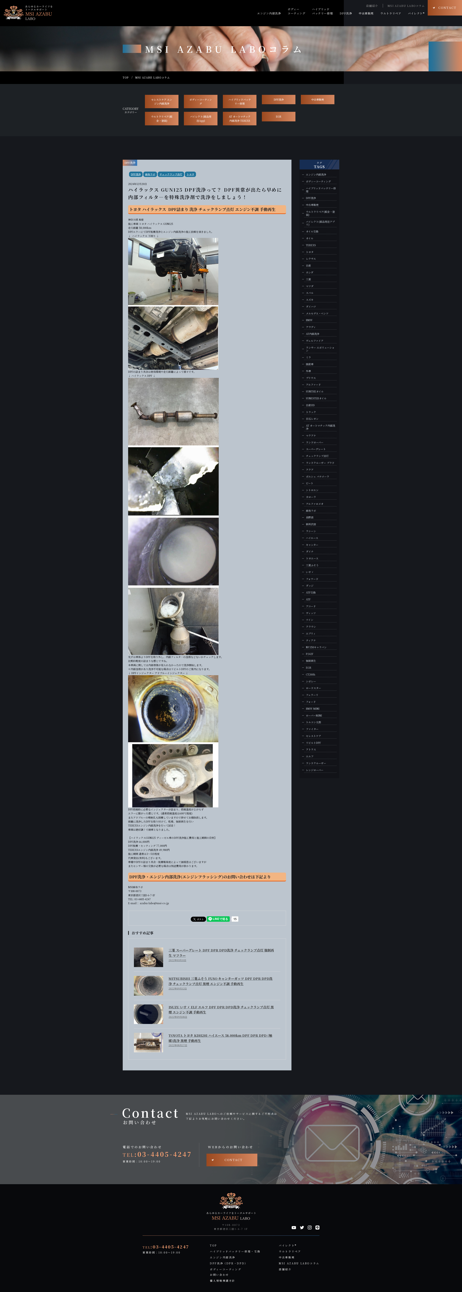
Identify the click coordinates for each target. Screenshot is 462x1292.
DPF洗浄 (279, 99)
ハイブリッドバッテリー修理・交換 (235, 1251)
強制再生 (311, 660)
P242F (309, 653)
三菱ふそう (312, 565)
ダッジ (309, 585)
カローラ (311, 497)
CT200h (310, 674)
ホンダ (309, 272)
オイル (309, 238)
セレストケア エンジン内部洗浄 (161, 101)
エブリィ (311, 633)
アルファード (313, 384)
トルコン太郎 (313, 722)
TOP (126, 77)
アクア (309, 469)
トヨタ (190, 174)
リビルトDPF (313, 742)
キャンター (312, 544)
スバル (309, 292)
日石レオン (312, 418)
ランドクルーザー (316, 763)
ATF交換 (311, 592)
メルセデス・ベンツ (317, 313)
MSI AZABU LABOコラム (406, 6)
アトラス (311, 749)
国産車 (309, 364)
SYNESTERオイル (316, 398)
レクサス (311, 258)
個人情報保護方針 (222, 1280)
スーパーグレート (316, 449)
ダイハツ (311, 306)
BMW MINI (312, 708)
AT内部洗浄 (312, 333)
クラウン (311, 626)
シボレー (311, 681)
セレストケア (313, 735)
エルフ (309, 756)
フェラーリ (312, 694)
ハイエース (312, 538)
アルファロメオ (314, 503)
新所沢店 (311, 524)
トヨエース (312, 558)
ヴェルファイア (314, 340)
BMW (309, 320)
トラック (311, 412)
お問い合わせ (219, 1274)
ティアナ (311, 640)
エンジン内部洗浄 (316, 174)
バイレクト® (288, 1245)
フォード (311, 701)
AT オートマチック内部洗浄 (320, 427)
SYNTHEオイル (315, 391)
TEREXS (311, 245)
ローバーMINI (314, 715)
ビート (309, 483)
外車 (308, 371)
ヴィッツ (311, 613)
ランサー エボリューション (320, 349)
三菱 (308, 279)
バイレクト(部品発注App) (200, 118)
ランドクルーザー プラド (320, 462)
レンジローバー (314, 770)
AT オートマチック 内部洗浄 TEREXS (239, 118)
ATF (308, 599)
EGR (278, 116)
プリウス (311, 377)
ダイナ (309, 551)
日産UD (310, 405)
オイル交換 (312, 231)
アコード (311, 606)
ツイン (309, 619)
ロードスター (313, 688)
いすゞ (309, 572)
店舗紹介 (372, 6)
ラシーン (311, 531)
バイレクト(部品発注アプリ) (320, 223)
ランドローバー (314, 442)
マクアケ (311, 435)
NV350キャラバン (316, 647)
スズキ (309, 299)
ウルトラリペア (290, 1251)
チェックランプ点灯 (171, 174)
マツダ (309, 286)
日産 (308, 265)
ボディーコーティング (200, 101)
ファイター (312, 729)
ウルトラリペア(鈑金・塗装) (161, 118)
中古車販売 (317, 99)
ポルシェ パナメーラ (317, 476)
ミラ (308, 357)
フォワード (312, 579)
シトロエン (312, 490)
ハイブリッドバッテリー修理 (239, 101)
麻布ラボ (150, 174)
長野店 (309, 517)
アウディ (311, 327)
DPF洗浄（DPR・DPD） (229, 1263)
